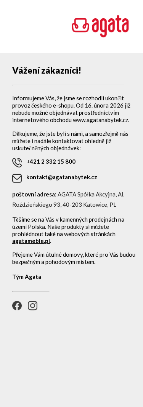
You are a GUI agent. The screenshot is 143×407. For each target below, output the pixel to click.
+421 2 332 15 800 (51, 161)
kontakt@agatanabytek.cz (61, 177)
